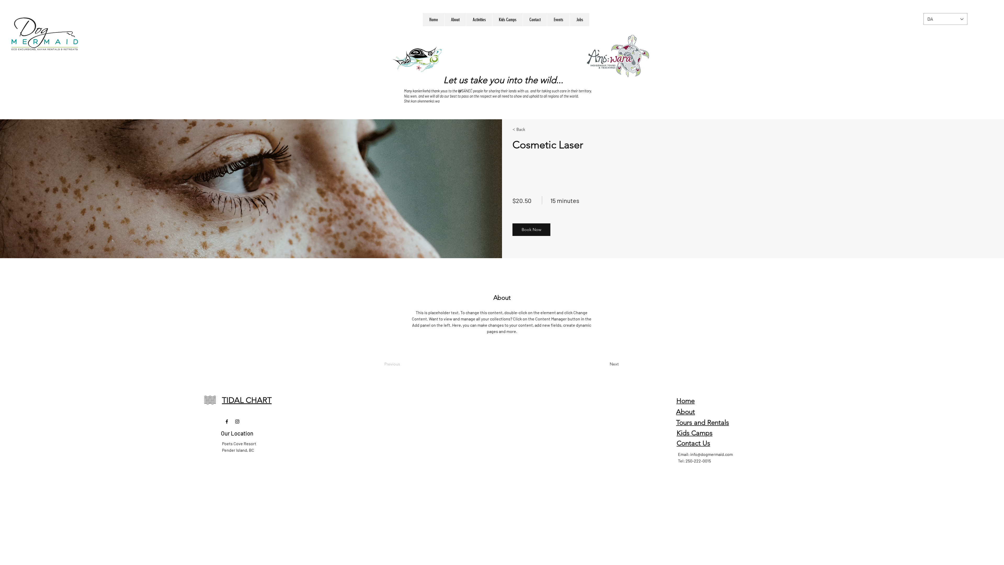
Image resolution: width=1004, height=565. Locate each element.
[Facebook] (227, 421)
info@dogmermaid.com (711, 454)
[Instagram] (237, 421)
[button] (531, 229)
